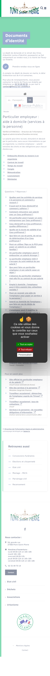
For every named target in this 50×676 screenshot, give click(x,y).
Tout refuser (26, 349)
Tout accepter (26, 344)
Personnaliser (25, 355)
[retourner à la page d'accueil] (24, 8)
